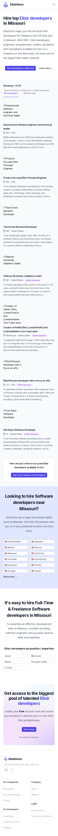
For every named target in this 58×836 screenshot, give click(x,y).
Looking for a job (11, 822)
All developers (11, 93)
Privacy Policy (37, 810)
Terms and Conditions (41, 816)
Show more (10, 577)
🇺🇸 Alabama (37, 541)
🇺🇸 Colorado (11, 559)
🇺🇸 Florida (36, 565)
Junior (8, 656)
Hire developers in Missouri (20, 68)
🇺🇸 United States (13, 541)
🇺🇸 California (37, 553)
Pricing (6, 800)
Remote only (30, 93)
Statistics (7, 827)
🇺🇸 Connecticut (38, 559)
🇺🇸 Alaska (9, 547)
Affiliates (35, 794)
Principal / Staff (39, 662)
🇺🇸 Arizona (36, 547)
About (34, 789)
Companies (8, 816)
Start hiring (29, 729)
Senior (8, 662)
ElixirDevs (17, 4)
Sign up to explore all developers (29, 475)
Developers (8, 789)
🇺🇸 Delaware (11, 565)
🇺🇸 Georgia (10, 571)
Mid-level (36, 656)
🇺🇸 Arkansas (11, 553)
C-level (8, 667)
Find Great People (11, 794)
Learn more (46, 68)
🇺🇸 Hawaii (36, 571)
